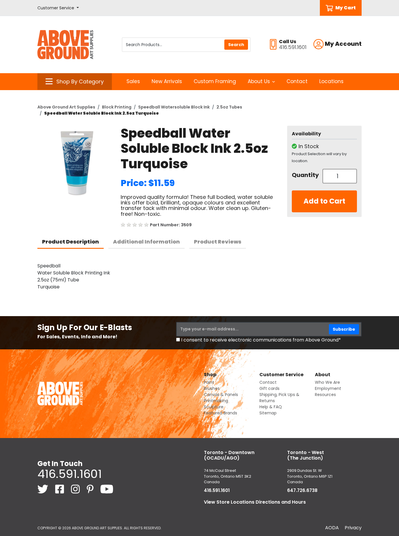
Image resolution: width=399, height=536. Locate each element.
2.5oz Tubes (229, 107)
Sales (133, 81)
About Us (259, 81)
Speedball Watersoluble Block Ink (174, 107)
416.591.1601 (69, 474)
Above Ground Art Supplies (66, 107)
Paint (209, 382)
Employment (328, 388)
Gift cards (269, 388)
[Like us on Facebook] (60, 488)
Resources (325, 394)
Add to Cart (324, 201)
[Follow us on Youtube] (106, 488)
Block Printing (116, 107)
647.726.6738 (302, 490)
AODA (332, 527)
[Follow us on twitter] (43, 488)
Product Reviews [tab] (217, 241)
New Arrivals (167, 81)
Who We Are (327, 382)
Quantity (305, 175)
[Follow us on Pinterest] (91, 488)
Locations (331, 81)
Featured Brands (220, 413)
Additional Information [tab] (146, 241)
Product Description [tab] (70, 241)
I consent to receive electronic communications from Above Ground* (261, 340)
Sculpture (213, 407)
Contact (297, 81)
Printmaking (216, 401)
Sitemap (268, 413)
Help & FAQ (270, 407)
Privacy (353, 527)
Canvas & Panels (221, 394)
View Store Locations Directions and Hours (255, 502)
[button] (58, 8)
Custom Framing (215, 81)
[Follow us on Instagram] (76, 488)
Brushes (212, 388)
